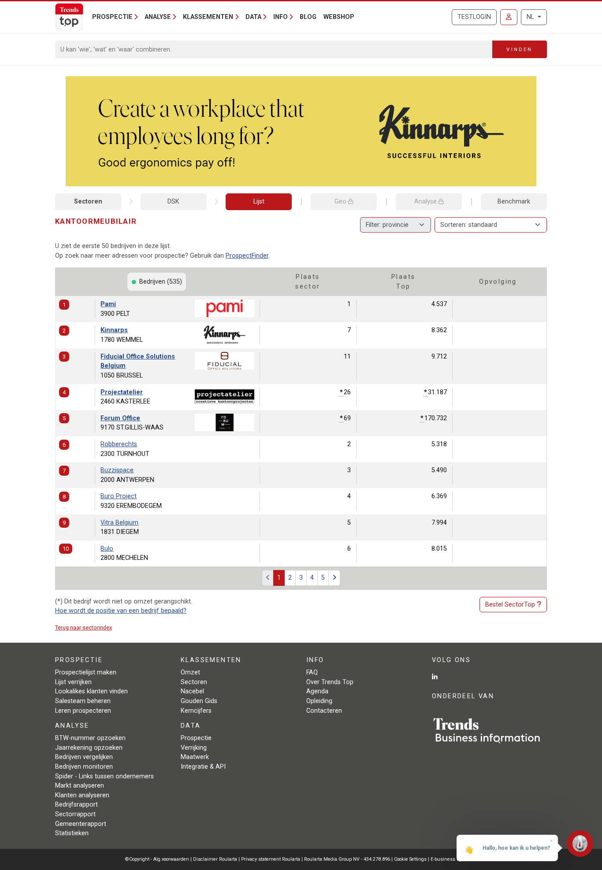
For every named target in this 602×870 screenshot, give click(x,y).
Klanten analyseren (82, 795)
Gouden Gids (199, 701)
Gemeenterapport (80, 824)
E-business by (454, 859)
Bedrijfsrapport (76, 804)
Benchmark (514, 201)
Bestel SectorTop (510, 604)
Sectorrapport (75, 814)
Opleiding (319, 701)
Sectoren (88, 201)
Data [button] (253, 17)
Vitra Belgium (119, 522)
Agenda (317, 691)
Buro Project (118, 496)
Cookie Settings (411, 859)
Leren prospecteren (83, 711)
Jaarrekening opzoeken (89, 748)
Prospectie (196, 738)
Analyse (426, 201)
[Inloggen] (508, 17)
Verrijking (194, 748)
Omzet (190, 672)
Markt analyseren (79, 785)
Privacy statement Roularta (270, 859)
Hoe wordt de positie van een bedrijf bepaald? (120, 611)
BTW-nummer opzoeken (90, 738)
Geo (341, 201)
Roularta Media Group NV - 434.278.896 (347, 859)
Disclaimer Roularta (215, 859)
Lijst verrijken (73, 682)
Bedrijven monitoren (84, 766)
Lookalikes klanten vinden (91, 691)
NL (531, 17)
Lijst (258, 201)
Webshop (338, 17)
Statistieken (72, 833)
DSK (173, 201)
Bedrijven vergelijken (84, 757)
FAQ (312, 672)
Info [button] (280, 17)
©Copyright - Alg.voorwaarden (157, 859)
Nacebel (192, 691)
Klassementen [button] (208, 17)
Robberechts (118, 444)
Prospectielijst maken (85, 672)
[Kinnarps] (301, 131)
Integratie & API (203, 766)
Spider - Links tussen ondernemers (104, 776)
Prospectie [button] (112, 17)
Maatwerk (195, 757)
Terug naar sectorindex (83, 627)
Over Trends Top (329, 682)
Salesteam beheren (83, 701)
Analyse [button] (158, 17)
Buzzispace (117, 470)
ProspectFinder (247, 255)
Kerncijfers (196, 711)
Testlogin (474, 17)
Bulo (106, 548)
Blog (308, 17)
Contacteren (324, 711)
